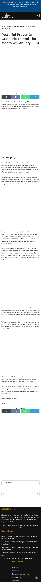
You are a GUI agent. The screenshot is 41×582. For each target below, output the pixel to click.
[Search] (37, 494)
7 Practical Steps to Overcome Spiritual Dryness (16, 558)
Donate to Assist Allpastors (20, 574)
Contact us (15, 571)
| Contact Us (28, 525)
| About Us (20, 525)
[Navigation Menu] (37, 15)
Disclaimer (15, 580)
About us (15, 567)
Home (3, 26)
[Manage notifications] (36, 577)
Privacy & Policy (17, 577)
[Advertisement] (20, 71)
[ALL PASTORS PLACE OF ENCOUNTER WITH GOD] (7, 15)
